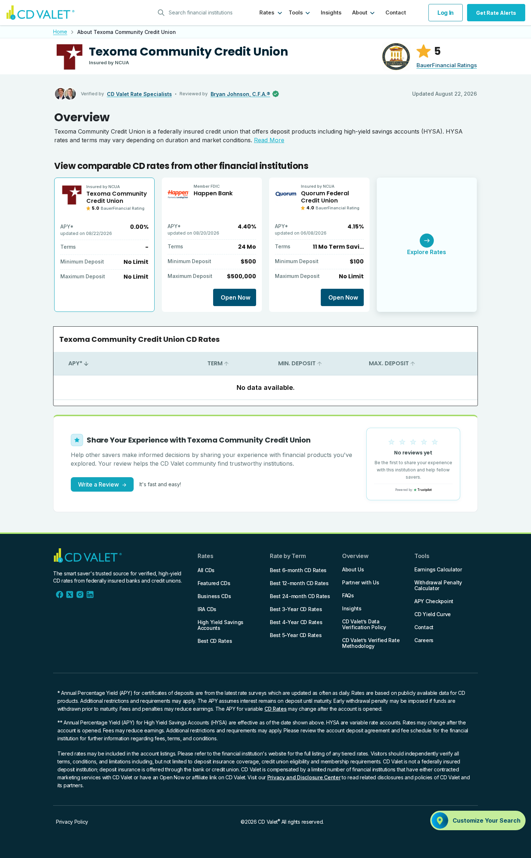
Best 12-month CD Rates (299, 583)
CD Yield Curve (432, 614)
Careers (423, 640)
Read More (269, 140)
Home (60, 32)
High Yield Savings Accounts (220, 625)
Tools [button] (296, 12)
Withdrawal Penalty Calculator (438, 585)
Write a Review (102, 484)
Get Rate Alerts (496, 13)
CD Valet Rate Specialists (139, 94)
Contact (395, 12)
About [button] (359, 12)
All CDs (206, 570)
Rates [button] (266, 12)
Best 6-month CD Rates (298, 570)
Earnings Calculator (438, 569)
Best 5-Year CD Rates (295, 635)
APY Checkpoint (433, 601)
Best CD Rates (215, 641)
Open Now (235, 297)
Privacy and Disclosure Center (304, 777)
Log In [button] (445, 12)
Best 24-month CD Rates (300, 596)
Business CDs (214, 596)
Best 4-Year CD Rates (296, 622)
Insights (331, 12)
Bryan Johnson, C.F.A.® (240, 94)
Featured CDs (214, 583)
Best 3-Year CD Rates (296, 609)
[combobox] (197, 12)
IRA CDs (207, 609)
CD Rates (275, 709)
